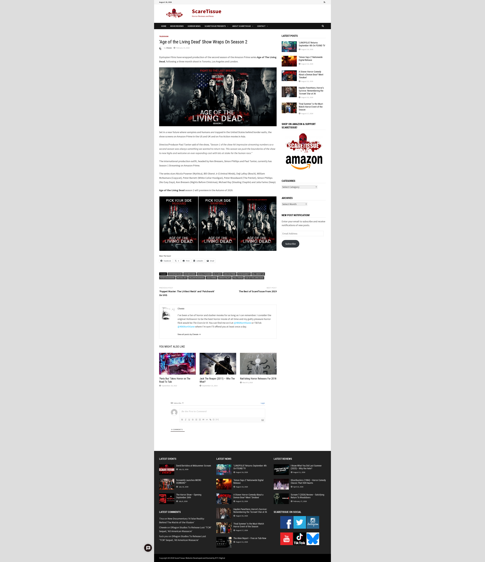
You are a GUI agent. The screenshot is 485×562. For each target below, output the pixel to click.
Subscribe (290, 243)
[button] (178, 223)
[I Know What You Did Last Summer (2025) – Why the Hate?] (281, 466)
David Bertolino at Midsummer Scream (193, 465)
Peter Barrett (244, 274)
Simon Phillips (225, 278)
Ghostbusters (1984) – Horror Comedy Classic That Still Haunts (308, 481)
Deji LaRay (217, 274)
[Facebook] (310, 1)
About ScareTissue (241, 26)
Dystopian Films (175, 274)
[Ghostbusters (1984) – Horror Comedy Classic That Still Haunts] (281, 480)
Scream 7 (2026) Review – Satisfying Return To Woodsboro (307, 496)
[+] (217, 419)
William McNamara (196, 278)
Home (163, 26)
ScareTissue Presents (215, 26)
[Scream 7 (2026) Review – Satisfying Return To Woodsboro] (281, 495)
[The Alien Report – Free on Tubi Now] (224, 538)
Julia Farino (211, 278)
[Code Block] (207, 419)
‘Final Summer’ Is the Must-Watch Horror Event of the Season (311, 107)
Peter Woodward (167, 278)
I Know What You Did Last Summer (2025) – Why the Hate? (306, 467)
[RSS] (324, 1)
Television (163, 36)
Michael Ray (182, 278)
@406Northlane (242, 322)
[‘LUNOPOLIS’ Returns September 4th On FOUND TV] (289, 43)
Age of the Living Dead (254, 278)
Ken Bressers (189, 274)
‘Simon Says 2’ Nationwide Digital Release (311, 58)
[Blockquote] (203, 419)
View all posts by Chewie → (189, 334)
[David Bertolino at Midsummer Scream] (166, 466)
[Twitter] (318, 1)
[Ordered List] (196, 419)
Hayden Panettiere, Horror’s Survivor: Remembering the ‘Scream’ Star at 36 (311, 90)
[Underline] (189, 419)
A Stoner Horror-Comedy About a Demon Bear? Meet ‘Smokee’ (311, 74)
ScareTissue (206, 11)
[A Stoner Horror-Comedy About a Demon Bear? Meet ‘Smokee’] (289, 72)
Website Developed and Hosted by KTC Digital (205, 558)
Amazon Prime (230, 274)
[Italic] (185, 419)
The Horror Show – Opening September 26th (188, 496)
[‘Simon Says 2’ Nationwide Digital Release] (289, 57)
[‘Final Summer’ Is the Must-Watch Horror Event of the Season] (289, 104)
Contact (261, 26)
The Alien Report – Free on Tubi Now (249, 538)
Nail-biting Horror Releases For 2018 (258, 378)
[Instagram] (321, 1)
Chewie (169, 48)
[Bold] (182, 419)
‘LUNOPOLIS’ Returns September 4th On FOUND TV (312, 44)
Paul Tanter (238, 278)
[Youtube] (314, 1)
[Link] (210, 419)
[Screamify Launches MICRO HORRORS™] (166, 480)
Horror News (194, 26)
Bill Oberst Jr (258, 274)
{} (214, 419)
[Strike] (193, 419)
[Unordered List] (200, 419)
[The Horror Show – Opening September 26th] (166, 495)
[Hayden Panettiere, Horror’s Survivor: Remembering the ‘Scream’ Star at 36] (289, 88)
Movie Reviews (177, 26)
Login (262, 403)
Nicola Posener (204, 274)
